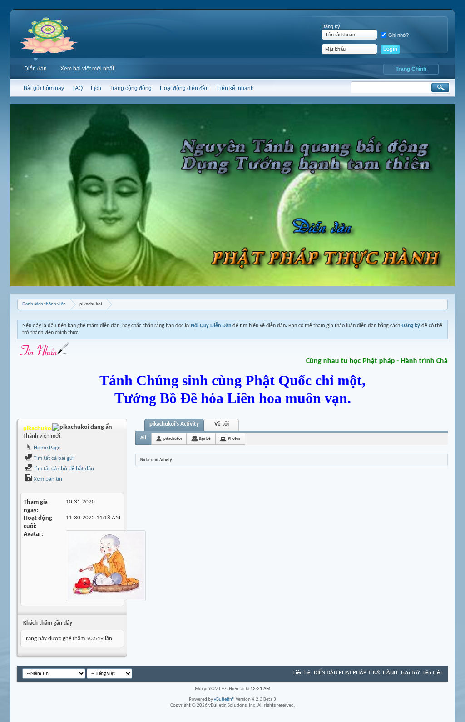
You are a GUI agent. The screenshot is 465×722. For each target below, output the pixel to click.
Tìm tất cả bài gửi (53, 458)
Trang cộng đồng (130, 88)
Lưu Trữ (410, 673)
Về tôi (221, 424)
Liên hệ (301, 673)
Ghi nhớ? (398, 35)
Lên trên (433, 673)
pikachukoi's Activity (174, 424)
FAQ (77, 88)
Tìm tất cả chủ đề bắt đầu (63, 469)
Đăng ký (331, 26)
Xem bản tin (47, 479)
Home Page (46, 448)
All (143, 438)
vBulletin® (224, 699)
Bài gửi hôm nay (44, 88)
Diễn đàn (35, 68)
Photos (234, 439)
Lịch (96, 88)
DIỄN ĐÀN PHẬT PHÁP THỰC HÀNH (355, 673)
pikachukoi (172, 439)
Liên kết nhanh (235, 88)
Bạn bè (205, 439)
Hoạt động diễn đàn (184, 88)
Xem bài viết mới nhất (87, 68)
